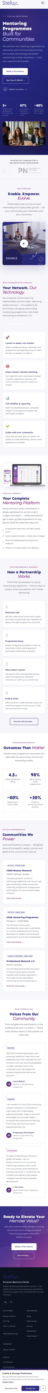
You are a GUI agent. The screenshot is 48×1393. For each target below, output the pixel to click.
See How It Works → (15, 80)
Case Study (32, 1321)
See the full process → (24, 721)
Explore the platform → (16, 323)
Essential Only (11, 1388)
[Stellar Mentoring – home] (10, 3)
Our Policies (8, 1362)
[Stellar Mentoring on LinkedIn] (5, 1302)
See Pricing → (24, 1255)
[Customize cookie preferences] (43, 1388)
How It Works (9, 1326)
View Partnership (15, 898)
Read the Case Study (17, 986)
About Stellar (9, 1349)
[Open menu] (42, 3)
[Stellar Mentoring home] (24, 1276)
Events (30, 1326)
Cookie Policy (8, 1382)
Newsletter (31, 1331)
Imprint (6, 1357)
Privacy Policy (8, 1367)
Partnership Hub (10, 1334)
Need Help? (33, 1336)
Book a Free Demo (15, 71)
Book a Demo (9, 1316)
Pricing (6, 1321)
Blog (29, 1316)
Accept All (30, 1388)
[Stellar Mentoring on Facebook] (11, 1302)
